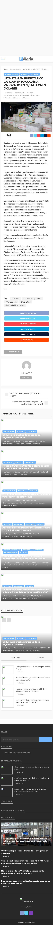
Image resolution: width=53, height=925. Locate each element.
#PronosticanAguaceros (10, 503)
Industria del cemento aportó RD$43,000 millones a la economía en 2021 (32, 690)
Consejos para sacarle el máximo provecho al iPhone (33, 668)
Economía (31, 636)
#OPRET (42, 441)
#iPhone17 (26, 562)
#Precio (5, 648)
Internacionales (11, 74)
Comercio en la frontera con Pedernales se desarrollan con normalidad (32, 701)
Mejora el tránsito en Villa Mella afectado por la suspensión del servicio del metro (25, 467)
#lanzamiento (36, 562)
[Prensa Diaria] (26, 900)
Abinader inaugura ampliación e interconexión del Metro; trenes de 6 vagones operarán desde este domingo (25, 841)
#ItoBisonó (38, 645)
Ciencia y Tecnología (12, 550)
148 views (16, 472)
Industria (30, 524)
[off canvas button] (2, 59)
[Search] (50, 59)
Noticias (24, 74)
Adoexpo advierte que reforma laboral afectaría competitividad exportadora (26, 529)
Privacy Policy (27, 907)
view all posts (26, 377)
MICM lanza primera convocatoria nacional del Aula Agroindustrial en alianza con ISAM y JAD (25, 590)
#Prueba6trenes (7, 444)
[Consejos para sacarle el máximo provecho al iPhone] (8, 670)
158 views (16, 562)
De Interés (7, 524)
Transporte (31, 431)
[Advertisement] (26, 27)
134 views (16, 534)
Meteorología (9, 490)
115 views (16, 500)
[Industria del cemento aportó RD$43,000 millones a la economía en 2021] (8, 692)
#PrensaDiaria (24, 95)
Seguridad (34, 74)
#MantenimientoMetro (30, 441)
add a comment (14, 351)
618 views (25, 98)
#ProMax (46, 562)
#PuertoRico (35, 95)
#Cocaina (30, 93)
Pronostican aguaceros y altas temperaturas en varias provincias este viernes (26, 495)
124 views (16, 441)
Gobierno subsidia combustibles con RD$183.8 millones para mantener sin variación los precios (26, 640)
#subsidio (12, 648)
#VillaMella (44, 472)
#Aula (25, 596)
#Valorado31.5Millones (11, 98)
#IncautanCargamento (11, 95)
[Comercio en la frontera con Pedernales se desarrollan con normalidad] (8, 703)
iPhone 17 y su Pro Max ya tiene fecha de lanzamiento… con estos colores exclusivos (23, 557)
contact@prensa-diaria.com (19, 752)
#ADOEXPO (27, 534)
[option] (26, 634)
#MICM (41, 596)
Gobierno (42, 636)
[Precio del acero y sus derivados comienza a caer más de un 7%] (8, 681)
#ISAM (30, 596)
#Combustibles (28, 645)
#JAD (36, 596)
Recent (40, 658)
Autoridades (9, 431)
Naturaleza (22, 490)
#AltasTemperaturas (29, 500)
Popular (15, 658)
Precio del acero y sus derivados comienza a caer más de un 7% (33, 679)
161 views (16, 596)
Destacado (8, 462)
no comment (19, 93)
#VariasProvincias (26, 503)
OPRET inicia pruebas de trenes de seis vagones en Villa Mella (22, 436)
